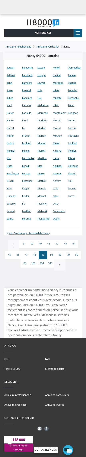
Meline (57, 75)
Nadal (56, 158)
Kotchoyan (13, 173)
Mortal (57, 128)
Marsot (41, 143)
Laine (10, 218)
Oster (56, 203)
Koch (9, 166)
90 (24, 263)
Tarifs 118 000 (12, 369)
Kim (9, 158)
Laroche (26, 105)
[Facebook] (46, 428)
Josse (10, 90)
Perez (71, 105)
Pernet (72, 120)
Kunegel (11, 196)
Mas (39, 166)
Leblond (26, 143)
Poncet (72, 188)
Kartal (10, 128)
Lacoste (11, 203)
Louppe (41, 75)
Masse (41, 173)
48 (34, 254)
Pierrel (71, 173)
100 (33, 263)
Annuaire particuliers (57, 395)
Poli (70, 181)
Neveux (57, 173)
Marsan (41, 135)
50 (51, 254)
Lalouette (27, 67)
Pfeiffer (72, 150)
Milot (56, 105)
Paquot (72, 82)
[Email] (39, 428)
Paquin (72, 75)
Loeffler (26, 211)
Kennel (11, 150)
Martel (41, 150)
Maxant (41, 196)
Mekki (56, 67)
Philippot (73, 166)
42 (57, 243)
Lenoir (25, 166)
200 (42, 263)
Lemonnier (28, 158)
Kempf (10, 143)
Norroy (57, 181)
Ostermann (59, 211)
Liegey (25, 188)
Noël (55, 188)
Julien (10, 98)
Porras (71, 196)
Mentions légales (54, 369)
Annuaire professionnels (17, 395)
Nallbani (57, 166)
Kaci (9, 105)
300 (50, 263)
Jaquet (10, 67)
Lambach (27, 75)
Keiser (10, 135)
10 (31, 243)
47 (26, 254)
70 (68, 254)
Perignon (73, 113)
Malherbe (42, 105)
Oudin (56, 218)
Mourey (57, 135)
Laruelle (26, 113)
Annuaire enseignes (15, 405)
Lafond (11, 211)
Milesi (56, 90)
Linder (25, 196)
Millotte (57, 98)
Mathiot (42, 181)
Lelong (26, 150)
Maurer (41, 188)
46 (17, 254)
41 (48, 243)
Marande (42, 113)
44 (73, 243)
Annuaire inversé (54, 405)
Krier (9, 188)
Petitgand (73, 135)
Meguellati (43, 218)
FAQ (47, 359)
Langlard (27, 98)
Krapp (10, 181)
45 (9, 254)
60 (59, 254)
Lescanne (27, 181)
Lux (39, 98)
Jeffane (11, 75)
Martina (42, 158)
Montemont (59, 113)
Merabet (58, 82)
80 (76, 254)
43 (65, 243)
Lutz (39, 90)
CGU (6, 359)
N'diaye (57, 150)
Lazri (25, 120)
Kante (10, 120)
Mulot (56, 143)
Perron (72, 128)
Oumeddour (74, 67)
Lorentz (26, 218)
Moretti (57, 120)
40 (40, 243)
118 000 (18, 440)
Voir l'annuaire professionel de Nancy (29, 233)
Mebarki (42, 211)
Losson (41, 67)
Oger (55, 196)
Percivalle (73, 98)
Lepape (26, 173)
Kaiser (10, 113)
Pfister (71, 158)
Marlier (41, 128)
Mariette (42, 120)
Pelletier (72, 90)
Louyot (41, 82)
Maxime (42, 203)
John (9, 82)
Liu (23, 203)
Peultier (72, 143)
